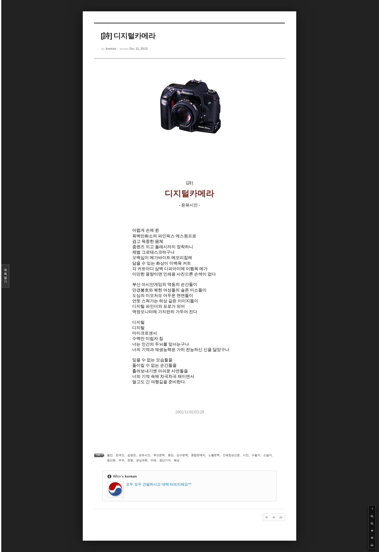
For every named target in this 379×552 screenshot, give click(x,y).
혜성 (176, 460)
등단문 (111, 460)
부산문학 (159, 455)
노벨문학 (214, 455)
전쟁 (130, 460)
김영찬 (131, 455)
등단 (171, 455)
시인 (246, 455)
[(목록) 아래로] (372, 537)
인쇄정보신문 (231, 455)
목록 (5, 275)
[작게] (372, 523)
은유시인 (144, 455)
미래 (153, 460)
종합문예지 (198, 455)
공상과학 (141, 460)
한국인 (120, 455)
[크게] (372, 516)
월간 (110, 455)
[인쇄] (372, 545)
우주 (121, 460)
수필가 (256, 455)
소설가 (267, 455)
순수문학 (182, 455)
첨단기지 (165, 460)
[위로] (372, 530)
